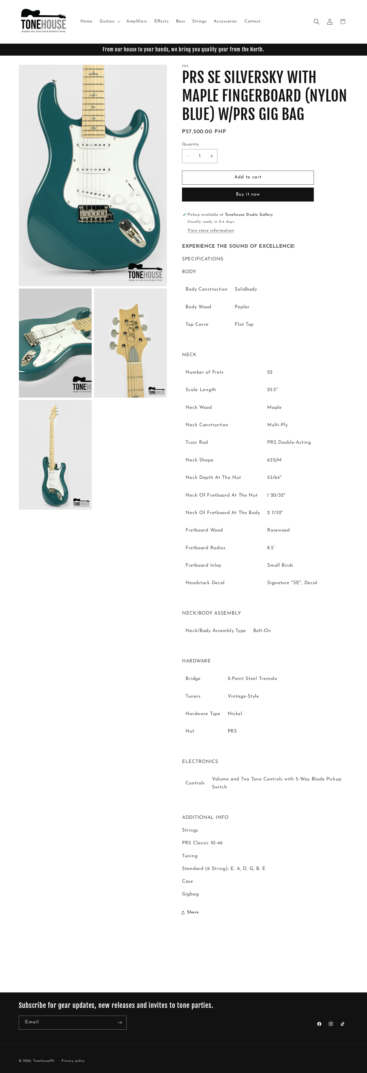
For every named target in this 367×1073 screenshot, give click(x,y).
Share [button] (193, 912)
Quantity (190, 144)
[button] (109, 21)
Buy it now (248, 194)
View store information (210, 230)
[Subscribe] (119, 1023)
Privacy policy (73, 1061)
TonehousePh (43, 1061)
